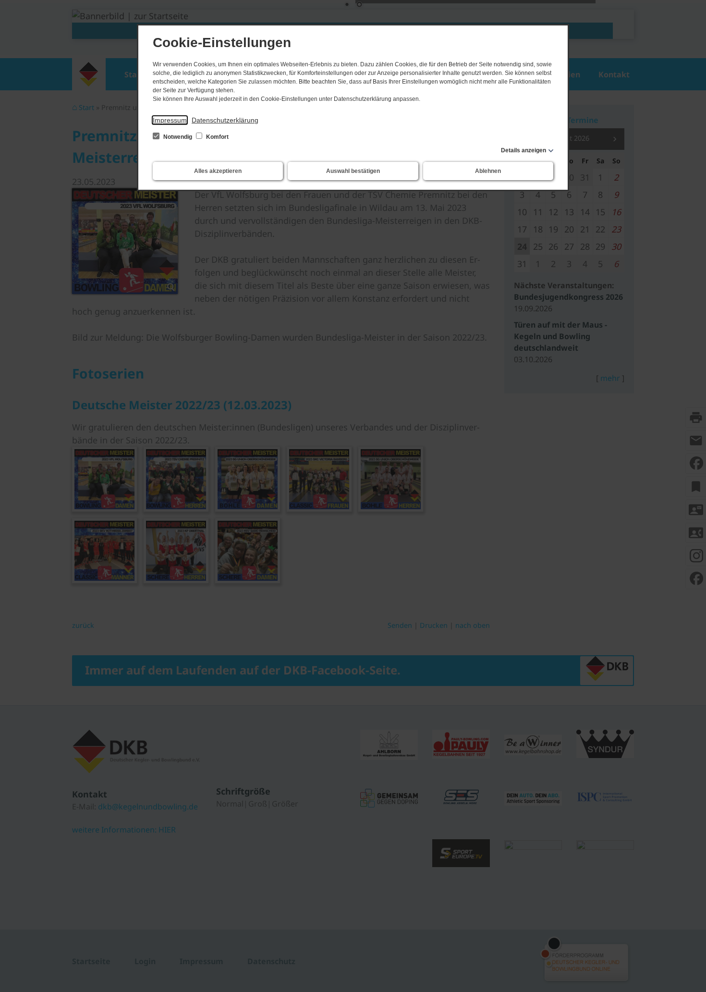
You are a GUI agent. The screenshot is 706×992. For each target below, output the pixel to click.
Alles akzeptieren (218, 171)
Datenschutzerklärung (225, 120)
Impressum (170, 120)
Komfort (217, 137)
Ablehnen (488, 171)
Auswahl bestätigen (353, 171)
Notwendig (178, 137)
